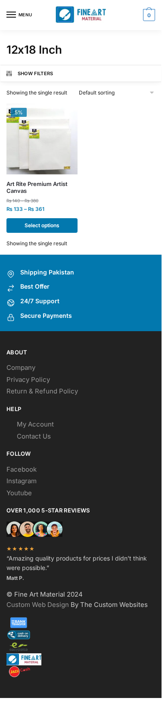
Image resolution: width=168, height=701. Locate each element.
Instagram (21, 481)
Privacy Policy (28, 379)
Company (20, 367)
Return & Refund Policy (42, 391)
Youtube (19, 493)
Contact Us (34, 436)
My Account (35, 424)
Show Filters (35, 73)
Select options (42, 225)
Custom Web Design (37, 604)
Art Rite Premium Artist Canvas (37, 187)
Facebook (21, 469)
